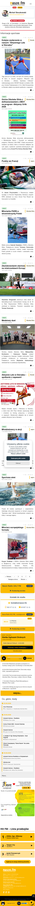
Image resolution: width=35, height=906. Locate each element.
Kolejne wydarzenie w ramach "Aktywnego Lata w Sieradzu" (13, 42)
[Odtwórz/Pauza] (3, 903)
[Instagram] (9, 892)
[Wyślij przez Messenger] (25, 37)
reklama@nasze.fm (17, 880)
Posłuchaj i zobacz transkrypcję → (17, 647)
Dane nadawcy (6, 889)
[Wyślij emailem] (29, 37)
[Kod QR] (32, 37)
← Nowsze (8, 576)
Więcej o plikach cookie (18, 454)
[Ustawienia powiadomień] (31, 902)
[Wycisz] (19, 903)
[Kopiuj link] (31, 37)
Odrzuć (18, 463)
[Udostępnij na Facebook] (23, 37)
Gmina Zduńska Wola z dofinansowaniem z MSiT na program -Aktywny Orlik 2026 (14, 103)
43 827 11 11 (25, 607)
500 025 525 (12, 886)
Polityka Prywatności (8, 899)
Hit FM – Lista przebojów (14, 828)
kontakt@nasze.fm (19, 603)
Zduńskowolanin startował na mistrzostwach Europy (14, 267)
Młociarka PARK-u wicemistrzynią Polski (12, 212)
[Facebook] (3, 892)
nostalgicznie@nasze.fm (21, 886)
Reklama (28, 899)
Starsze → (24, 579)
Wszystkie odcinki (17, 650)
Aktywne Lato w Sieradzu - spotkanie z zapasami (14, 376)
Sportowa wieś (8, 477)
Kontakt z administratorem (21, 900)
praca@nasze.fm (9, 887)
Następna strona (13, 579)
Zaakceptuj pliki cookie (18, 458)
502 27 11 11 (11, 607)
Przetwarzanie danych (22, 899)
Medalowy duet (9, 320)
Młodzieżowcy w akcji (12, 429)
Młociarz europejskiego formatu (12, 528)
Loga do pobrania (12, 900)
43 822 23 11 (11, 877)
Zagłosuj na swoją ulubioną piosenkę (17, 862)
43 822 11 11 (9, 880)
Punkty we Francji (10, 161)
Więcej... (17, 693)
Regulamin (15, 899)
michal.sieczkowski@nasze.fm (16, 14)
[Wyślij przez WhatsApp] (27, 37)
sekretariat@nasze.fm (19, 877)
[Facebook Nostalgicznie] (6, 892)
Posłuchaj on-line (18, 591)
